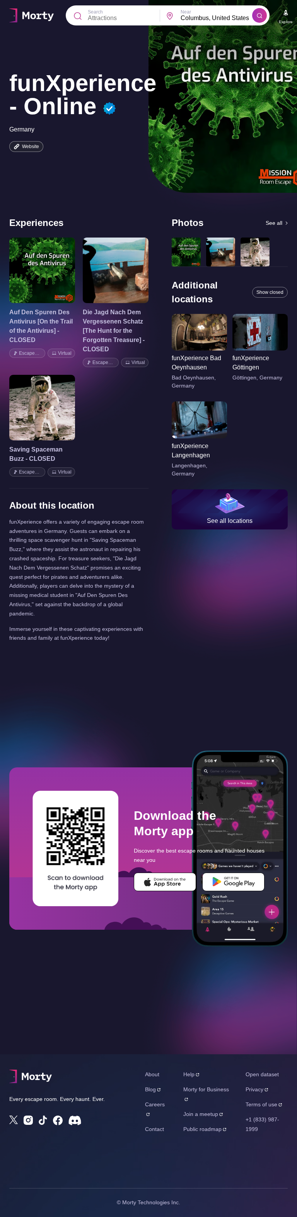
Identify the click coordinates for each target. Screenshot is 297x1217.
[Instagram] (28, 1120)
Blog (150, 1089)
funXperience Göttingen (250, 363)
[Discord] (74, 1120)
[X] (13, 1120)
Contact (154, 1129)
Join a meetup (200, 1114)
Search (95, 12)
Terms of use (261, 1104)
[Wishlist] (31, 270)
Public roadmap (202, 1129)
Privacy (254, 1089)
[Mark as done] (53, 270)
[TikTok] (43, 1120)
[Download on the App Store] (165, 882)
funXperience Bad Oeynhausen (196, 363)
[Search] (259, 15)
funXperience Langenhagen (191, 450)
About (152, 1074)
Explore (286, 22)
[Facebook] (58, 1120)
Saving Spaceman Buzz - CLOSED (36, 454)
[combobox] (217, 18)
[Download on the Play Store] (233, 882)
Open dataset (262, 1074)
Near (186, 12)
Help (189, 1074)
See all (274, 223)
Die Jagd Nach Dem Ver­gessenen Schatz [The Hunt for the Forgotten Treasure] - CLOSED (114, 330)
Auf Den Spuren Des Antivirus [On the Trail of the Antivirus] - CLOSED (41, 326)
